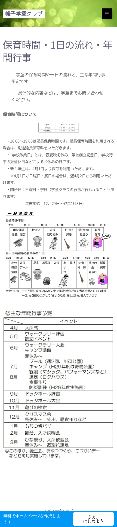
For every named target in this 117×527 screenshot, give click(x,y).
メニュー (107, 13)
